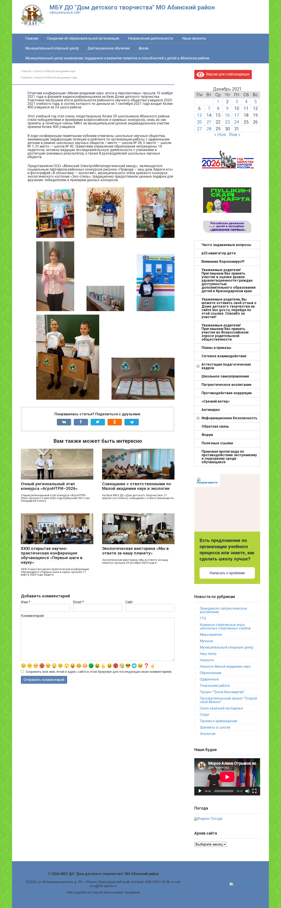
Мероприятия (211, 635)
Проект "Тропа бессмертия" (222, 692)
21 (209, 122)
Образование (211, 673)
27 (199, 128)
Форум (207, 435)
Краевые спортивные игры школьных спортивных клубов (225, 626)
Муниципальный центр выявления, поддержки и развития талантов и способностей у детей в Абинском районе (117, 58)
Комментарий (32, 616)
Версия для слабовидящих (227, 74)
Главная (31, 38)
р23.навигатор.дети (219, 253)
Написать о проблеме (227, 573)
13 (199, 115)
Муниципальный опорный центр (52, 48)
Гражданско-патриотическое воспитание (223, 610)
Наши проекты (194, 38)
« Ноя (220, 134)
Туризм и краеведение (218, 721)
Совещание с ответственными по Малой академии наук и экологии (136, 486)
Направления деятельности (150, 38)
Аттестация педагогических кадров (226, 366)
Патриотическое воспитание (227, 385)
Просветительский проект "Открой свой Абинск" (228, 700)
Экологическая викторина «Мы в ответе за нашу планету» (135, 551)
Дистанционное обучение (109, 48)
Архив (144, 48)
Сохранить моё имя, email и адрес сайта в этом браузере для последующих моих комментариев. (99, 672)
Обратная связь (215, 426)
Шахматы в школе (215, 727)
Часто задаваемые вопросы (226, 245)
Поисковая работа (215, 686)
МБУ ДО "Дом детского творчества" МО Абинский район (132, 7)
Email (78, 602)
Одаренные (209, 679)
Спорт (204, 715)
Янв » (234, 134)
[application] (227, 776)
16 (227, 115)
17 (236, 115)
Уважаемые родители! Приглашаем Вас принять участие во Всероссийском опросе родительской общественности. (225, 332)
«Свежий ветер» (216, 401)
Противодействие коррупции (227, 393)
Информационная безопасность (229, 418)
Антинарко (211, 410)
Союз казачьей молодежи (221, 708)
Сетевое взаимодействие (224, 356)
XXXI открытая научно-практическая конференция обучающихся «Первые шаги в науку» (52, 555)
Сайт (129, 602)
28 (209, 128)
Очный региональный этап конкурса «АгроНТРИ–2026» (49, 486)
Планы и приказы (216, 348)
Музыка (206, 641)
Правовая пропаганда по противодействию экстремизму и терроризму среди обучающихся (229, 456)
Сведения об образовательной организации (83, 38)
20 (199, 122)
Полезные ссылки (217, 443)
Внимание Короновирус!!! (223, 261)
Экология (207, 734)
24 (236, 122)
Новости (207, 660)
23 (227, 122)
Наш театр (208, 654)
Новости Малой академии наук (55, 77)
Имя (25, 602)
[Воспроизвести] (200, 791)
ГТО (203, 618)
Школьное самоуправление (225, 376)
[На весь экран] (254, 791)
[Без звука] (247, 791)
